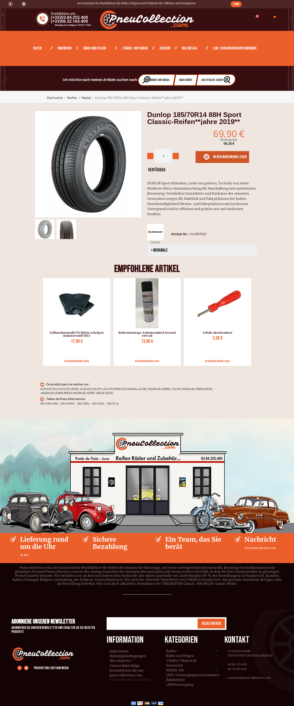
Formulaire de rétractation (130, 679)
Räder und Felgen (94, 48)
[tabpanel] (75, 322)
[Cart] (255, 18)
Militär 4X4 (189, 48)
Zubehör (164, 48)
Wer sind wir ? (121, 661)
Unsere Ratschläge (125, 666)
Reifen (37, 48)
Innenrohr (65, 48)
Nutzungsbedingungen (128, 656)
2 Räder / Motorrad (135, 48)
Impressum (119, 651)
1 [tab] (147, 369)
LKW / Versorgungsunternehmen (234, 48)
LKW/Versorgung (179, 685)
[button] (236, 4)
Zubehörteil (175, 680)
